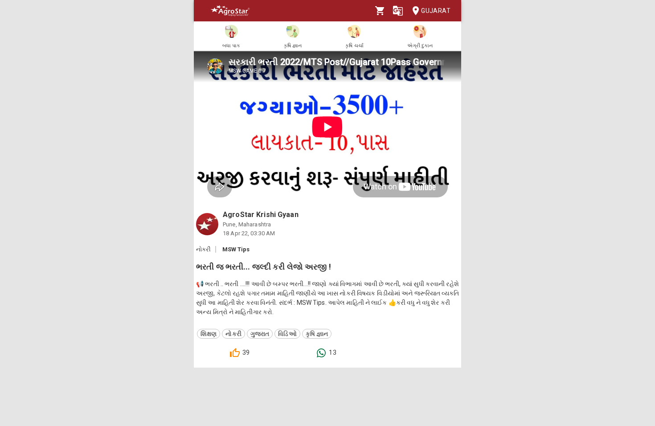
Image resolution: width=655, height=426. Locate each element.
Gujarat (435, 10)
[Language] (398, 11)
